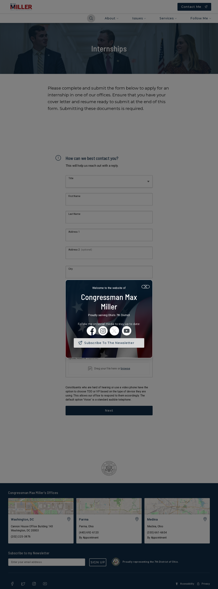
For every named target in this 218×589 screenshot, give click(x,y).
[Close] (146, 286)
